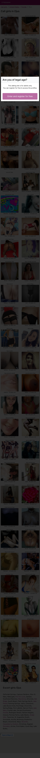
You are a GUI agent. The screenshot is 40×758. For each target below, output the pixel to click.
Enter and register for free (20, 96)
